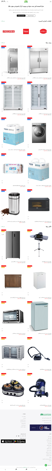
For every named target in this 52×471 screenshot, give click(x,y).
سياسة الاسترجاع (23, 421)
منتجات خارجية (49, 450)
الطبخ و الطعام (49, 445)
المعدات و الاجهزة (48, 452)
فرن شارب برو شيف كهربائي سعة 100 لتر (19, 333)
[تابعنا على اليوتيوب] (18, 436)
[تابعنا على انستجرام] (23, 436)
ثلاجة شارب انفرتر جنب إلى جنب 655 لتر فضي (18, 261)
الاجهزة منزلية (49, 441)
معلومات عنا (24, 416)
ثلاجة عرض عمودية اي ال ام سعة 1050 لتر (18, 113)
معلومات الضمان (23, 426)
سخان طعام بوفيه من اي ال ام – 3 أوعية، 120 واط (17, 405)
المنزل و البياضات (48, 455)
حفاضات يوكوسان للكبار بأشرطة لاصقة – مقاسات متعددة (16, 149)
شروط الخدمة (23, 425)
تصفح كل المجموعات (30, 15)
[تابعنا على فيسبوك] (25, 436)
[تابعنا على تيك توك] (16, 436)
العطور (50, 457)
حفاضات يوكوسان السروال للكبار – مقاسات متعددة (43, 185)
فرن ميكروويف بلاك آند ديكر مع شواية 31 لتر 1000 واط (43, 221)
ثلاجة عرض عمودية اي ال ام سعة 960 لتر (45, 113)
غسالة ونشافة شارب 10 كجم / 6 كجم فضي (44, 149)
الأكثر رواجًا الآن (49, 440)
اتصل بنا (24, 418)
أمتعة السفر (49, 446)
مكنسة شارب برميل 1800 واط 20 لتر (45, 405)
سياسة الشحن (23, 423)
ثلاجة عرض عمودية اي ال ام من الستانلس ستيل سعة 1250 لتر (42, 77)
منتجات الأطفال (49, 448)
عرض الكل (3, 21)
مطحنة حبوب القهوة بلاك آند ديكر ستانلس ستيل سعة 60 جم (16, 221)
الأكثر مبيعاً (49, 438)
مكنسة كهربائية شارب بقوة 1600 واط (45, 369)
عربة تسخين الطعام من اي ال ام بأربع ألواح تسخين (17, 297)
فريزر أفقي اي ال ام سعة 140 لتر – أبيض (45, 297)
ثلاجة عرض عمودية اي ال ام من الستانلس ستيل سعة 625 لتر (16, 77)
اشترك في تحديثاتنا (21, 15)
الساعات (50, 460)
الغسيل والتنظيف (48, 453)
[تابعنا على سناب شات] (20, 436)
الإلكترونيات (49, 443)
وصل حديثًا (49, 436)
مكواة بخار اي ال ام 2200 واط (46, 261)
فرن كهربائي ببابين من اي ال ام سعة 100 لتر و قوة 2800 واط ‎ (15, 369)
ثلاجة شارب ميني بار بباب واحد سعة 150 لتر (44, 333)
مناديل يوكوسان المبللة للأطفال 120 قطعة (19, 185)
